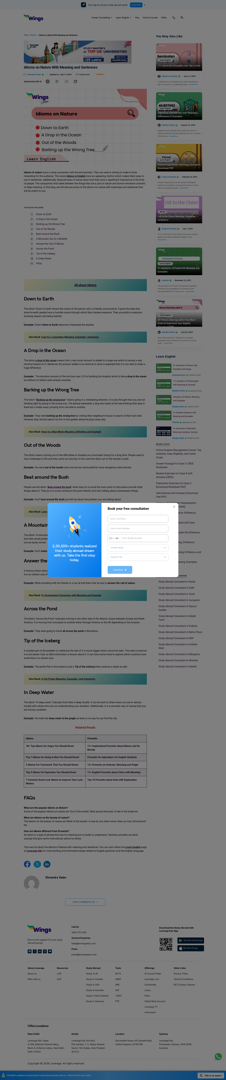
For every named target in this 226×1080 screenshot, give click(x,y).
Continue (119, 570)
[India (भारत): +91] (111, 538)
